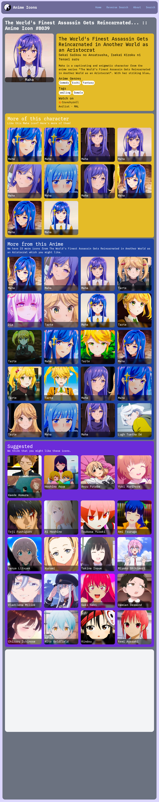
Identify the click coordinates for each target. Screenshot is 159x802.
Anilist (64, 106)
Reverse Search (117, 7)
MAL (76, 106)
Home (98, 7)
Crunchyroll (70, 102)
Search (150, 7)
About (137, 7)
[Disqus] (79, 690)
